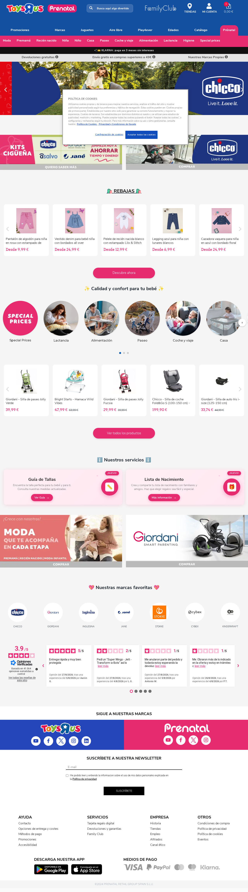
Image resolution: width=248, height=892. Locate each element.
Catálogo (200, 30)
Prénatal (229, 30)
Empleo (155, 834)
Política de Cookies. (87, 124)
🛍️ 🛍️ (124, 191)
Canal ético (157, 845)
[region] (125, 117)
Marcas (60, 30)
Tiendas (155, 829)
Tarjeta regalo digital (100, 823)
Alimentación (148, 40)
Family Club (95, 834)
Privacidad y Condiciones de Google (117, 124)
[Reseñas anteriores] (43, 666)
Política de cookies (210, 834)
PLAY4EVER (145, 30)
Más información (162, 497)
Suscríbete (124, 791)
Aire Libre (115, 30)
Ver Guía (39, 497)
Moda (7, 40)
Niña (65, 40)
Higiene (188, 40)
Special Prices (210, 40)
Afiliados (156, 839)
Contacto (24, 823)
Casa (90, 40)
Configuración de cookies (109, 134)
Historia (155, 823)
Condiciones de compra (214, 823)
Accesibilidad (27, 845)
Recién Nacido (46, 40)
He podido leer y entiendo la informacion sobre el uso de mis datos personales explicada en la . (119, 777)
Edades (173, 30)
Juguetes (87, 30)
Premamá (24, 40)
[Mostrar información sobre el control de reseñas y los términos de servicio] (36, 669)
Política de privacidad (84, 779)
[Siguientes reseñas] (238, 666)
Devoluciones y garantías (104, 829)
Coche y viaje (124, 40)
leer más (103, 666)
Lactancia (170, 40)
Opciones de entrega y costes (38, 829)
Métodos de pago (30, 834)
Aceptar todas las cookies (141, 134)
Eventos (203, 839)
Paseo (104, 40)
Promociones (20, 30)
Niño (78, 40)
